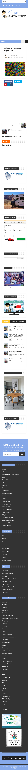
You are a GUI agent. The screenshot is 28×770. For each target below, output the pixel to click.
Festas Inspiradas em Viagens (10, 637)
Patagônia (5, 515)
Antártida (4, 472)
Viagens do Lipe (6, 561)
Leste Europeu (6, 501)
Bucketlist (4, 605)
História (4, 645)
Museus (4, 658)
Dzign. (15, 768)
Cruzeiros (4, 626)
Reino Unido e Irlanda (8, 520)
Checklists (4, 613)
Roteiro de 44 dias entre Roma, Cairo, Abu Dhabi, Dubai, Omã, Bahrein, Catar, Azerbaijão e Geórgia (16, 336)
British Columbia (6, 480)
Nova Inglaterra (6, 504)
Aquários (4, 602)
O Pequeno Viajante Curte (9, 579)
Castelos (4, 607)
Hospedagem (5, 648)
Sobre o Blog (5, 584)
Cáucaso (4, 485)
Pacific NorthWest (7, 509)
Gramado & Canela (7, 493)
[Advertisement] (14, 30)
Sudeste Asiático (6, 525)
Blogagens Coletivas (7, 573)
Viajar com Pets (6, 696)
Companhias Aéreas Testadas (10, 618)
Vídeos (4, 557)
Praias (3, 675)
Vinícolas (4, 701)
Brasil (3, 535)
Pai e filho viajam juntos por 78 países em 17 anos (16, 344)
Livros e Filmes (6, 650)
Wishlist (4, 539)
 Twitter (17, 81)
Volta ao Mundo (6, 707)
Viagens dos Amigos (7, 589)
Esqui (3, 631)
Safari (3, 685)
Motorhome (5, 656)
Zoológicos (5, 709)
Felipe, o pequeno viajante (8, 766)
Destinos (4, 554)
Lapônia (4, 498)
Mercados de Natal (7, 653)
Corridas (4, 623)
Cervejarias (5, 610)
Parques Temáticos (7, 664)
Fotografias (5, 640)
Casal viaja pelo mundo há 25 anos (15, 359)
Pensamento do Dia (7, 581)
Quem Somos (5, 551)
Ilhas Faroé (5, 496)
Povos (3, 672)
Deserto (4, 629)
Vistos (3, 704)
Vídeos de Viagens (7, 699)
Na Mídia (4, 576)
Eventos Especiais (7, 634)
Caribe (4, 482)
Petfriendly (5, 669)
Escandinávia (5, 490)
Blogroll (4, 542)
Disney (4, 488)
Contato (4, 545)
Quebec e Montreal (7, 517)
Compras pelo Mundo (8, 621)
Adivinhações (5, 571)
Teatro (4, 688)
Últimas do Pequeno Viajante (10, 587)
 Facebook (8, 81)
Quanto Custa (6, 677)
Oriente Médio (6, 507)
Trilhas (4, 693)
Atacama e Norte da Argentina (10, 474)
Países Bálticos (6, 512)
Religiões (4, 680)
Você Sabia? (5, 592)
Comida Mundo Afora (8, 615)
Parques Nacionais (7, 661)
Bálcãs (3, 477)
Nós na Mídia (5, 548)
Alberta (4, 469)
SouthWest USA (6, 523)
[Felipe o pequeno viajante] (14, 14)
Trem (3, 691)
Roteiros (4, 683)
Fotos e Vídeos (6, 642)
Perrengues (5, 666)
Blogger (7, 141)
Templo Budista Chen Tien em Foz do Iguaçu (16, 327)
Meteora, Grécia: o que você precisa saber (15, 352)
